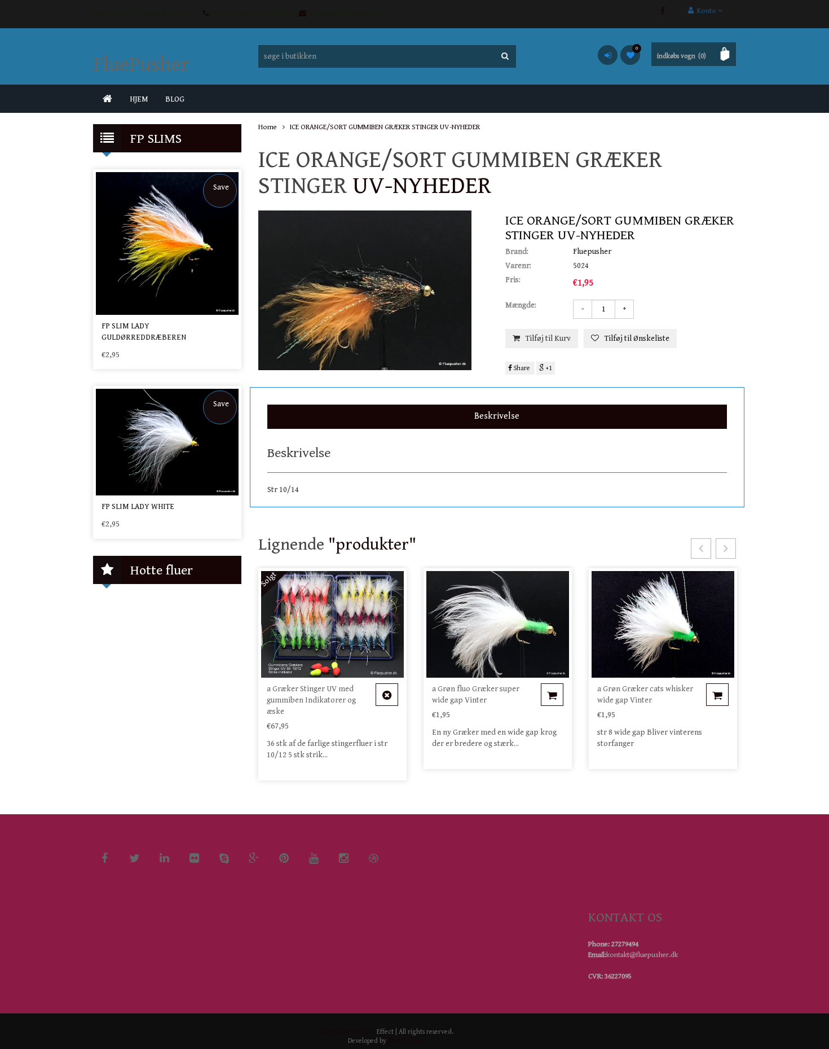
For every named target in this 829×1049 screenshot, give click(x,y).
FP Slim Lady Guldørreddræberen (144, 332)
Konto (706, 11)
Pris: (513, 279)
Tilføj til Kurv (548, 338)
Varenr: (518, 265)
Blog (174, 99)
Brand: (516, 251)
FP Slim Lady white (138, 506)
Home (267, 127)
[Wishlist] (630, 55)
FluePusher (141, 64)
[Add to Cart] (387, 694)
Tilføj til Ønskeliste (637, 338)
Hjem (139, 99)
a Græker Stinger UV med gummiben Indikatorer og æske (311, 700)
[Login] (608, 55)
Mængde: (520, 305)
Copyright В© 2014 (347, 1031)
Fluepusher (592, 251)
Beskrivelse (496, 416)
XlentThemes (406, 1040)
